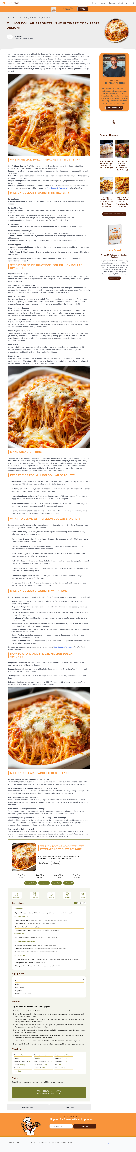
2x (78, 903)
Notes (83, 897)
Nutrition (67, 897)
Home (93, 3)
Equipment (34, 897)
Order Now (113, 278)
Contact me (43, 1142)
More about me (113, 108)
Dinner (15, 18)
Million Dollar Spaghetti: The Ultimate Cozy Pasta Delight (34, 18)
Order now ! (82, 8)
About (120, 3)
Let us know (41, 1093)
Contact (112, 3)
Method (51, 897)
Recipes (102, 3)
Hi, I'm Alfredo (32, 1142)
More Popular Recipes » (114, 214)
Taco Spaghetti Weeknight (57, 188)
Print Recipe (43, 863)
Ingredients (16, 897)
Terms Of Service (67, 1142)
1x (75, 903)
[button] (83, 909)
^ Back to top (14, 1142)
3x (82, 903)
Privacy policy (53, 1142)
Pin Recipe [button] (55, 863)
